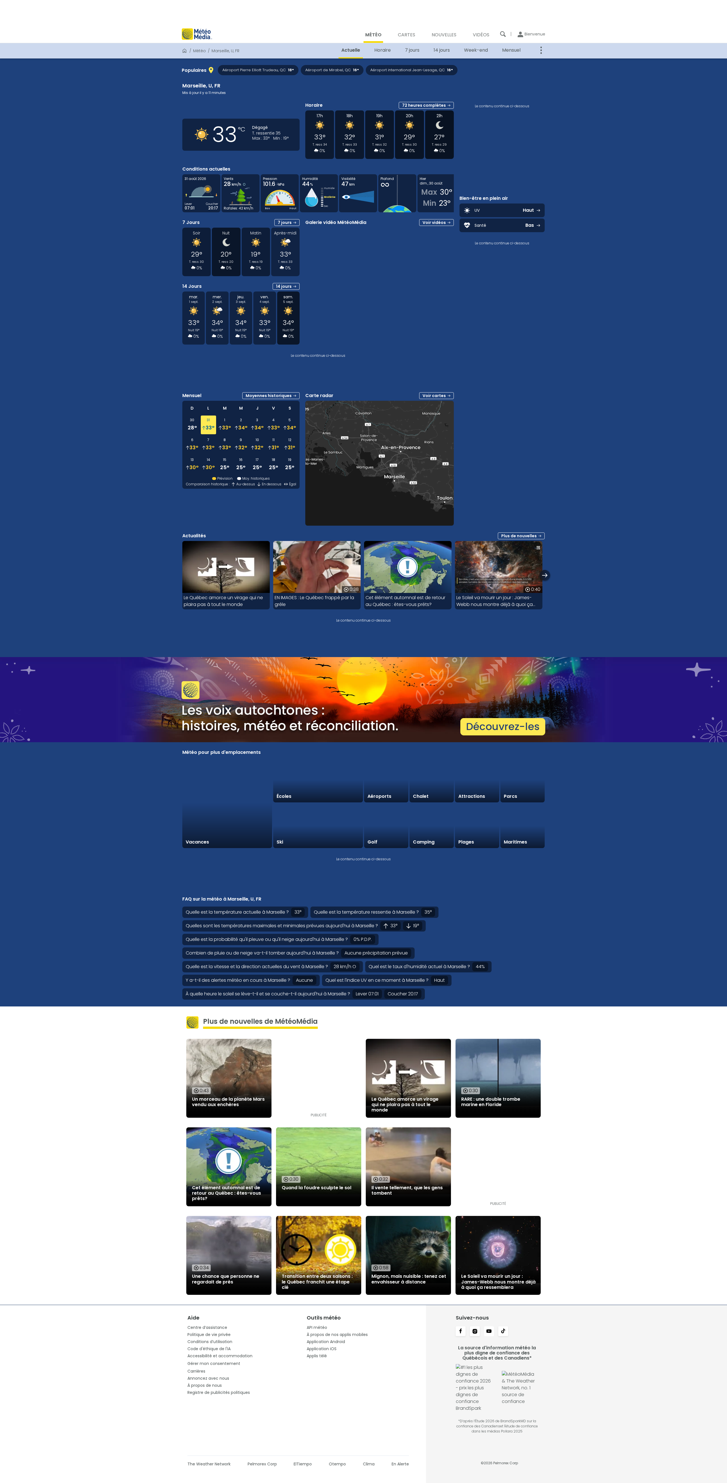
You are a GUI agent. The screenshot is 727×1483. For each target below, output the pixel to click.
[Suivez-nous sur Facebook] (461, 1332)
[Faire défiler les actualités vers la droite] (545, 575)
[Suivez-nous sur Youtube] (489, 1332)
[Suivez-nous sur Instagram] (475, 1332)
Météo (199, 51)
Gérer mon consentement (213, 1363)
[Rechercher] (503, 34)
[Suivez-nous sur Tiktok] (503, 1332)
